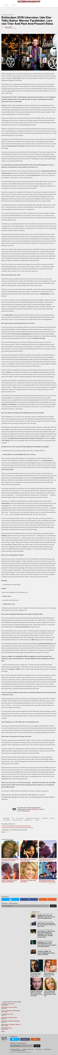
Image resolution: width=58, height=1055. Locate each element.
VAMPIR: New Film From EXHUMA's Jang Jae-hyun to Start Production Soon (46, 917)
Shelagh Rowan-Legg (6, 1027)
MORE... (3, 1031)
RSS (36, 1039)
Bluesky (15, 1039)
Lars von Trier (20, 818)
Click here (35, 809)
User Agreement (47, 1049)
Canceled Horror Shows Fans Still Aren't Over (49, 974)
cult (13, 818)
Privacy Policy (38, 1049)
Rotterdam (45, 818)
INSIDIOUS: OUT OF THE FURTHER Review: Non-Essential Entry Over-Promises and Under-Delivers (46, 944)
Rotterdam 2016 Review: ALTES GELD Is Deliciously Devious (17, 827)
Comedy (37, 820)
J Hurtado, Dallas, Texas (7, 1014)
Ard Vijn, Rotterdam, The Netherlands (10, 1010)
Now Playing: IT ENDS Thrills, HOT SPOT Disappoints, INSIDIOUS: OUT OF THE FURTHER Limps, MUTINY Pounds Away (46, 934)
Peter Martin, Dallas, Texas (7, 1003)
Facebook (25, 1039)
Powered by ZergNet (53, 883)
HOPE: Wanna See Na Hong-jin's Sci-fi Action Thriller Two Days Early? (46, 924)
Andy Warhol (6, 818)
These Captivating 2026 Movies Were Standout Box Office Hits (50, 993)
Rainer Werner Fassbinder (33, 818)
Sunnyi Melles (6, 820)
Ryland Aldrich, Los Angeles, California (10, 1024)
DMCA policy (26, 810)
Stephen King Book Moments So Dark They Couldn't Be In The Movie (36, 993)
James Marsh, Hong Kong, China (9, 1017)
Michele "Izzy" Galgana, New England (10, 1021)
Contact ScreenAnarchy (27, 1049)
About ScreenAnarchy (15, 1049)
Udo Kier (52, 818)
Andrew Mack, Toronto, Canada (9, 1007)
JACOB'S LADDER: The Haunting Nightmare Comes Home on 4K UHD (46, 953)
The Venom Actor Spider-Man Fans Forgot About (35, 974)
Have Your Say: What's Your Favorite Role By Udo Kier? (16, 825)
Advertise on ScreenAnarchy (18, 1050)
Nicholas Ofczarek (17, 820)
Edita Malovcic (28, 820)
